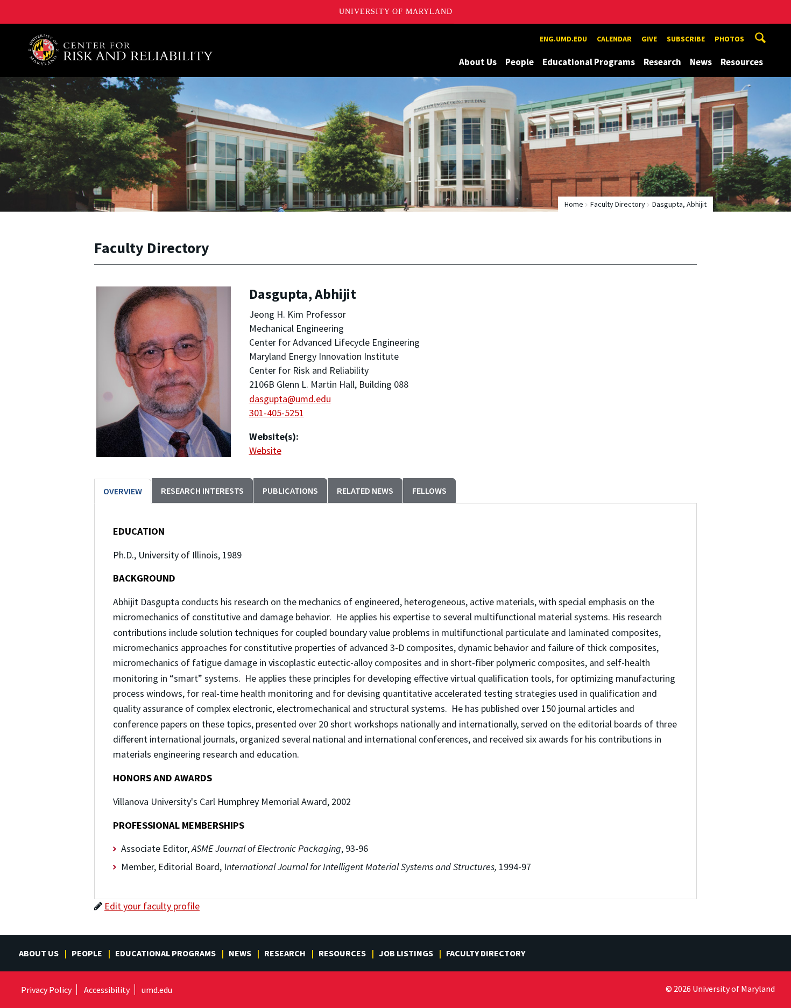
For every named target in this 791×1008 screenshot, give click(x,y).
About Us (478, 62)
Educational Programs (588, 62)
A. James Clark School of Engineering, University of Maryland (125, 33)
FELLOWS (429, 490)
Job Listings (406, 953)
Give (649, 39)
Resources (742, 62)
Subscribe (686, 39)
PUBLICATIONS (290, 490)
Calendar (614, 39)
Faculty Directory (617, 204)
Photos (729, 39)
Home (573, 204)
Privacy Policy (46, 989)
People (519, 62)
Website (265, 450)
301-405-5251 (276, 413)
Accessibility (107, 989)
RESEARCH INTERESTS (202, 490)
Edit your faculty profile (152, 906)
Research (662, 62)
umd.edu (157, 989)
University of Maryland (396, 12)
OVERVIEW (122, 491)
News (701, 62)
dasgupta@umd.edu (290, 399)
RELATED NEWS (365, 490)
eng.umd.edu (563, 39)
